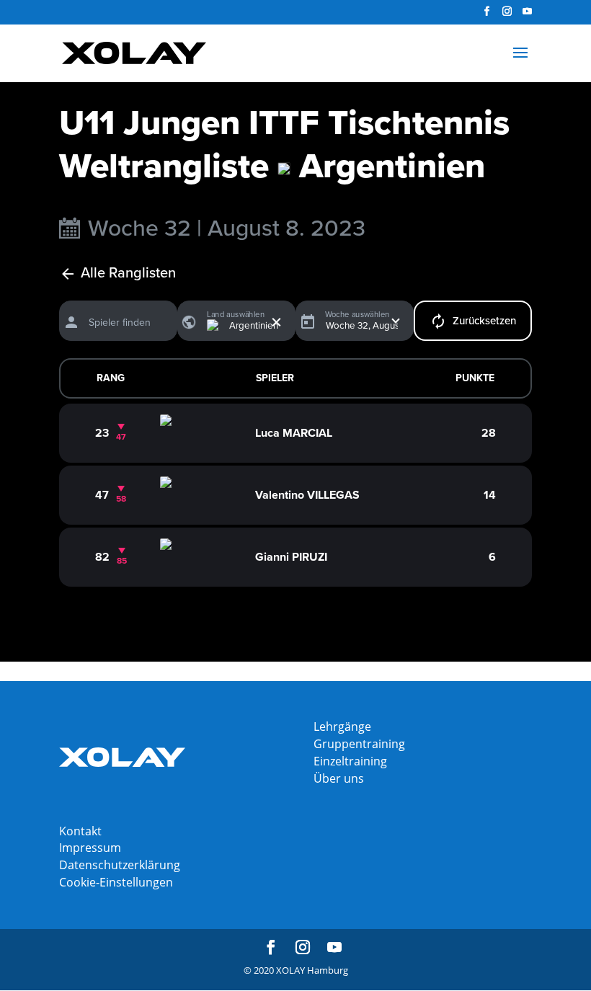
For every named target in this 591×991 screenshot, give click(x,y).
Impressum (90, 848)
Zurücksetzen (484, 320)
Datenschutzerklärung (119, 865)
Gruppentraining (359, 744)
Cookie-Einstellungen (116, 882)
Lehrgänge (342, 726)
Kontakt (80, 831)
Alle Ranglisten (128, 273)
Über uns (339, 778)
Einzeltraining (350, 761)
